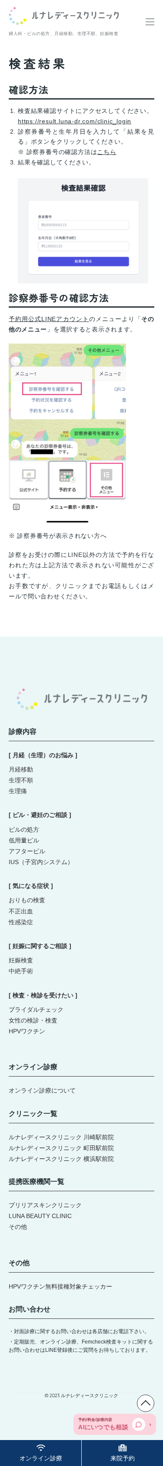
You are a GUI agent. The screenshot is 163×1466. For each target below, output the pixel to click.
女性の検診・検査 (33, 1020)
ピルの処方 (24, 829)
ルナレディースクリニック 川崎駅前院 (61, 1137)
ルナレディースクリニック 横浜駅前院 (61, 1158)
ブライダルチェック (36, 1009)
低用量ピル (24, 840)
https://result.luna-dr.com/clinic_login (74, 121)
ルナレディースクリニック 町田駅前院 (61, 1148)
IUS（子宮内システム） (41, 861)
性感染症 (21, 922)
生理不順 (21, 780)
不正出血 (21, 911)
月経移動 (21, 769)
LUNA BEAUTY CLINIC (40, 1215)
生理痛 (18, 791)
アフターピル (27, 851)
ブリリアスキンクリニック (45, 1205)
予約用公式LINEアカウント (49, 318)
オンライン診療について (42, 1090)
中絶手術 (21, 971)
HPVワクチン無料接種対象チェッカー (60, 1286)
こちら (106, 151)
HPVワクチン (27, 1031)
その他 (18, 1226)
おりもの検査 (27, 900)
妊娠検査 (21, 960)
